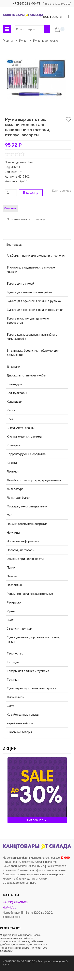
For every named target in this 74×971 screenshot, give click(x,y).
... (67, 16)
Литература (15, 489)
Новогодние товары (21, 550)
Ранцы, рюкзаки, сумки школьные (30, 594)
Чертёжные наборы (20, 723)
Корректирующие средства (26, 454)
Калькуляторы (17, 393)
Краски (12, 463)
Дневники (13, 367)
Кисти (11, 410)
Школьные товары (19, 732)
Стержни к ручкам (19, 628)
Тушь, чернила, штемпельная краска (31, 688)
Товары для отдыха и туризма (28, 671)
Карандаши (14, 401)
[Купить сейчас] (61, 191)
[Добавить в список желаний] (68, 119)
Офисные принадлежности (25, 559)
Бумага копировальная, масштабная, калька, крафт (32, 337)
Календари (14, 384)
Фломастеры (15, 697)
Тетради (13, 662)
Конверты (13, 445)
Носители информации (23, 541)
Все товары (14, 244)
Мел (9, 515)
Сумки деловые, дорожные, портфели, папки (33, 639)
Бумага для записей (20, 283)
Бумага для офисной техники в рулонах (34, 301)
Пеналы (12, 576)
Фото (10, 706)
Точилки (13, 679)
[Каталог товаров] (7, 29)
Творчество (15, 653)
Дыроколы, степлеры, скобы (26, 375)
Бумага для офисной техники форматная (35, 310)
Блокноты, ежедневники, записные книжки (31, 269)
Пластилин (14, 585)
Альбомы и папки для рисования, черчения (36, 255)
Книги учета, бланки (21, 428)
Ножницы (13, 532)
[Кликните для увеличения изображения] (36, 79)
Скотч (11, 620)
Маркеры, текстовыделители (27, 506)
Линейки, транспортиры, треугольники (34, 480)
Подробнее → (37, 820)
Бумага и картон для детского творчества (28, 320)
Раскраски (14, 602)
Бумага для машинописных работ (29, 292)
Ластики (13, 471)
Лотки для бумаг (18, 497)
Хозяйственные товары (23, 714)
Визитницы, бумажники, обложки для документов (33, 353)
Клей (10, 419)
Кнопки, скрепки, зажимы (24, 436)
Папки (11, 567)
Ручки (11, 611)
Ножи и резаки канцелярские (27, 524)
